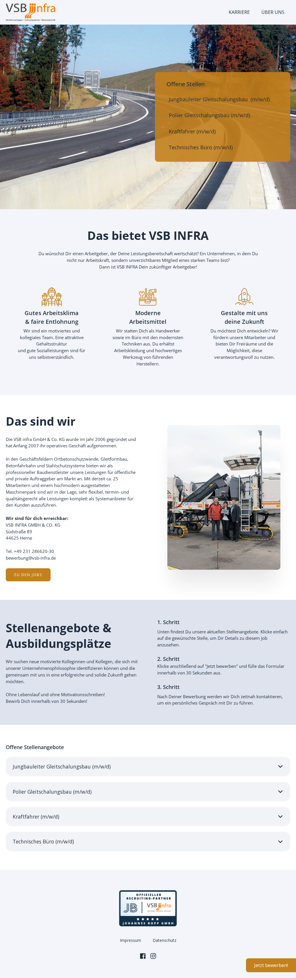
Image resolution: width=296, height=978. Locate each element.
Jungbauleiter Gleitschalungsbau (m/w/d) (219, 99)
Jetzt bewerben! (271, 965)
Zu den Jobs (28, 574)
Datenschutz (164, 940)
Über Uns (272, 12)
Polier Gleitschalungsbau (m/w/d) (209, 115)
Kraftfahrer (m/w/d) (192, 131)
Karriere (239, 12)
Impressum (130, 940)
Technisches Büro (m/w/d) (201, 147)
